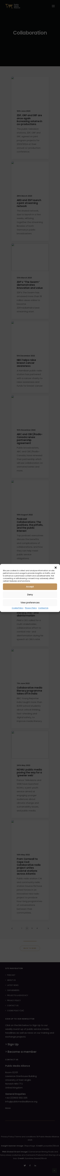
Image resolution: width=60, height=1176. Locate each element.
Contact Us (43, 608)
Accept (30, 586)
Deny (30, 594)
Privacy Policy (31, 608)
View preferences (30, 602)
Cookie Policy (17, 608)
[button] (55, 567)
